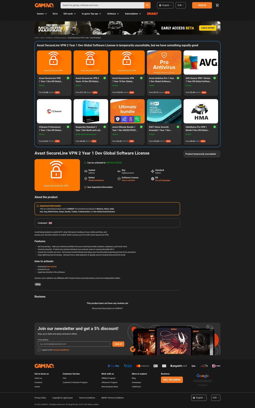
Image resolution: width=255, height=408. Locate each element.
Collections (136, 387)
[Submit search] (147, 5)
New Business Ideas (109, 387)
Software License (60, 38)
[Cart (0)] (217, 5)
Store (42, 38)
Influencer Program (109, 382)
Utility (37, 284)
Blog (134, 378)
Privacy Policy (40, 398)
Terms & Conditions (61, 350)
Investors (38, 382)
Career (37, 387)
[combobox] (102, 5)
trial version (51, 266)
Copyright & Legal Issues (62, 398)
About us (38, 378)
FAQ (64, 378)
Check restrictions (96, 180)
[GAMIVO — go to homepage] (44, 5)
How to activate (128, 180)
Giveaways (136, 382)
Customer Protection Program (75, 382)
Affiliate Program (108, 378)
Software (49, 38)
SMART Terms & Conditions (112, 398)
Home (37, 38)
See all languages (162, 180)
